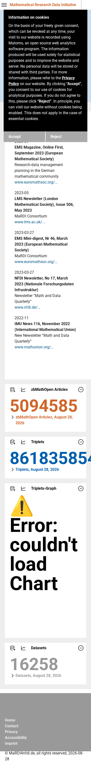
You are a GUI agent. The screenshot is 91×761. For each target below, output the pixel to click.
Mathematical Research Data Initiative (43, 4)
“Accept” (73, 83)
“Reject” (44, 101)
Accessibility (16, 737)
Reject (55, 136)
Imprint (11, 743)
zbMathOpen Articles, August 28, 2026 (44, 420)
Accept (14, 136)
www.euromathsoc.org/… (36, 182)
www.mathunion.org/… (34, 347)
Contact (11, 726)
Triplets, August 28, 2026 (37, 469)
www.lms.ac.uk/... (30, 222)
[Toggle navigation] (4, 5)
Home (10, 720)
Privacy (11, 731)
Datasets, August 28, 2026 (38, 675)
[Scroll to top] (80, 750)
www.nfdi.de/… (27, 307)
